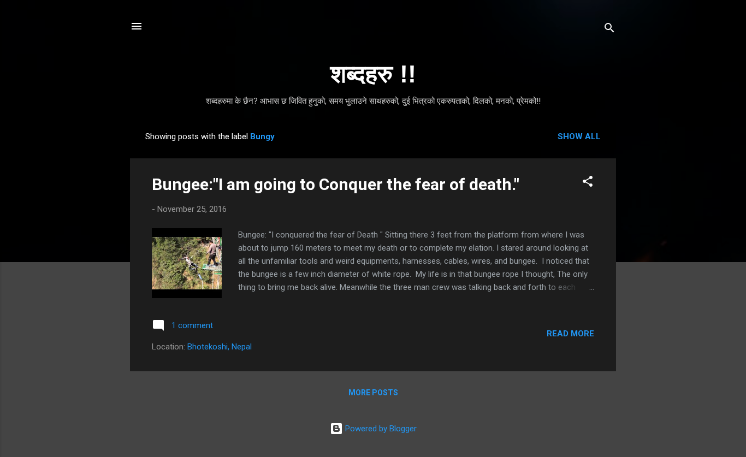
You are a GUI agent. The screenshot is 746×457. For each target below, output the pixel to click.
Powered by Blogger (380, 429)
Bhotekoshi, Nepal (219, 347)
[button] (587, 183)
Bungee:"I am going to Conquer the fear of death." (335, 184)
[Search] (609, 29)
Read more (570, 334)
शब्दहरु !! (373, 74)
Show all (579, 136)
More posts (373, 392)
